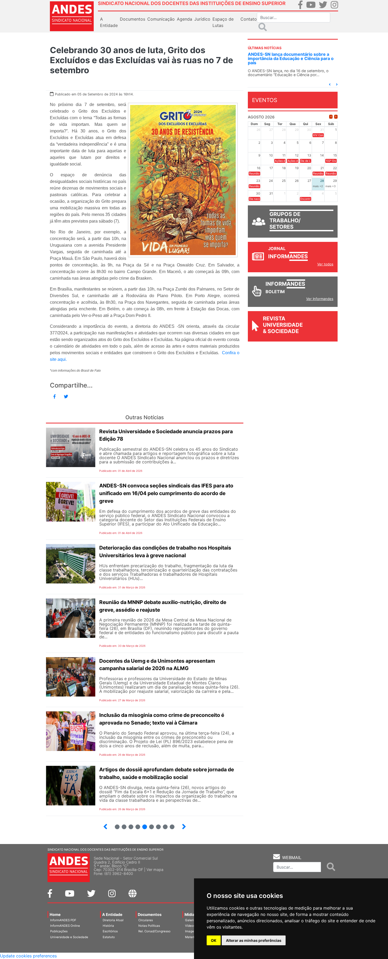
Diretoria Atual (113, 920)
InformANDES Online (65, 926)
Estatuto (109, 937)
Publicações (59, 931)
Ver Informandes (319, 299)
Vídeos (190, 926)
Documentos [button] (132, 19)
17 (135, 824)
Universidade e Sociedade (69, 937)
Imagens (191, 931)
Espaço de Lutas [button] (223, 22)
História (108, 926)
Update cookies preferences (28, 955)
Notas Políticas (149, 926)
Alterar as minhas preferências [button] (253, 940)
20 (156, 824)
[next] (336, 117)
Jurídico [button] (202, 19)
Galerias (191, 920)
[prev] (331, 117)
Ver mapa (154, 869)
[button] (330, 84)
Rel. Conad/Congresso (154, 931)
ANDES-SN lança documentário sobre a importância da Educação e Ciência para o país (291, 58)
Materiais (191, 937)
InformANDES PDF (63, 920)
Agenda (184, 19)
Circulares (145, 920)
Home (55, 914)
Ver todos (325, 264)
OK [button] (213, 940)
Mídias (190, 914)
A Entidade (112, 914)
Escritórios (110, 931)
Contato (248, 19)
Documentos (150, 914)
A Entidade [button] (109, 22)
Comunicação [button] (161, 19)
